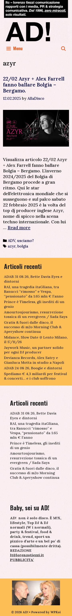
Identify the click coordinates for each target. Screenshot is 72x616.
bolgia (22, 246)
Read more (19, 227)
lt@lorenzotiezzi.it (27, 555)
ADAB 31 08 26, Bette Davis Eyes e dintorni (33, 415)
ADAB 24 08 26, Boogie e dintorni (33, 368)
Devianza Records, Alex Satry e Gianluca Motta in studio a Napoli (34, 360)
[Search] (63, 48)
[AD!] (36, 31)
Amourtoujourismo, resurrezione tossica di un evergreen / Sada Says (35, 314)
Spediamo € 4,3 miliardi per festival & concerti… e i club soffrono (35, 376)
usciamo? (25, 240)
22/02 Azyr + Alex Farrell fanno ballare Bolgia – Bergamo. (33, 85)
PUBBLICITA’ (22, 559)
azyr (12, 246)
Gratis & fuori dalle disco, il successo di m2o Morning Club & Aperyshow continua (32, 327)
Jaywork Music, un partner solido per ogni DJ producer (33, 349)
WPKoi (55, 612)
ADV (11, 240)
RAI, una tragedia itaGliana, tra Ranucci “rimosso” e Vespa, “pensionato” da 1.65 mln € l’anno (33, 291)
